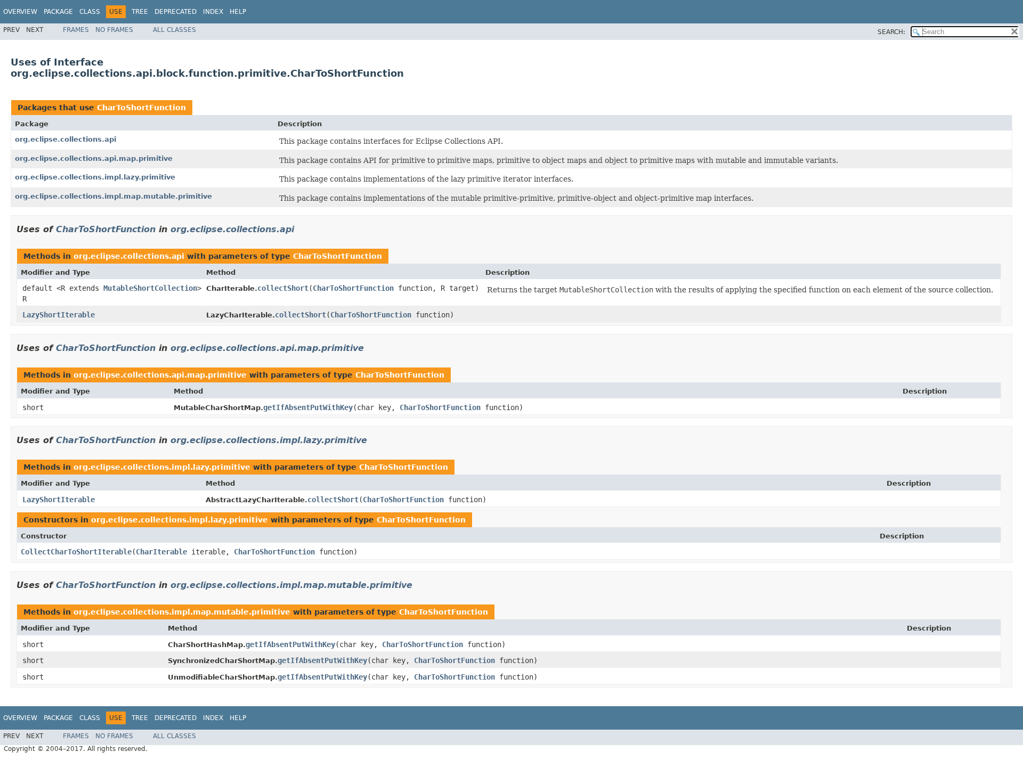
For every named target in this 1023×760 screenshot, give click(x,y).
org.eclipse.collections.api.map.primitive (94, 158)
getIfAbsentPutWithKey (308, 407)
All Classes (174, 30)
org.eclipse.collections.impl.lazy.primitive (95, 177)
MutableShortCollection (150, 288)
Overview (20, 11)
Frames (76, 30)
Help (238, 11)
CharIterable (161, 551)
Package (58, 11)
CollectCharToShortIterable (76, 551)
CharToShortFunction (141, 107)
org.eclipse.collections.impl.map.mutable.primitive (113, 196)
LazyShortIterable (58, 314)
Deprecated (176, 11)
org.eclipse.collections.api (65, 139)
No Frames (114, 30)
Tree (140, 11)
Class (89, 11)
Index (213, 11)
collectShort (282, 288)
